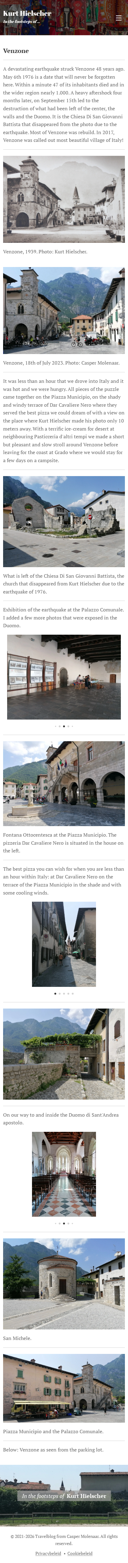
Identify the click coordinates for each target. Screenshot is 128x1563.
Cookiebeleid (80, 1553)
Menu (118, 17)
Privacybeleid (48, 1553)
